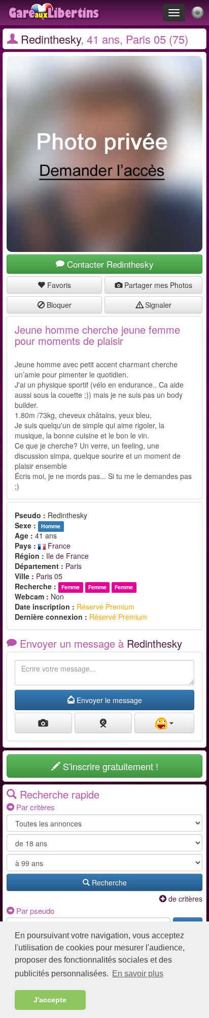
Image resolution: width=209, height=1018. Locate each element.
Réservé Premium (105, 606)
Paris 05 (49, 576)
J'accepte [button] (49, 1000)
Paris (73, 566)
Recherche (108, 882)
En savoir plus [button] (137, 973)
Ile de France (67, 556)
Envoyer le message (108, 700)
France (58, 545)
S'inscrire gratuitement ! (109, 766)
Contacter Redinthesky (109, 264)
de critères (184, 899)
